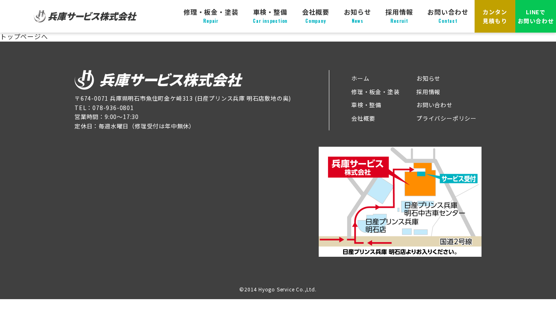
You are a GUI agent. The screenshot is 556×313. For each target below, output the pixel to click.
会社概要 (315, 15)
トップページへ (24, 36)
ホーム (360, 78)
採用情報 (399, 15)
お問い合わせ (447, 15)
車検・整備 (270, 15)
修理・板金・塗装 (211, 15)
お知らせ (357, 15)
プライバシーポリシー (446, 118)
